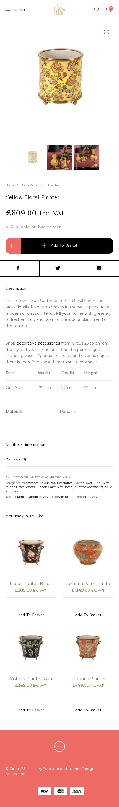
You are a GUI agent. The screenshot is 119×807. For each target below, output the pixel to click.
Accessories (30, 483)
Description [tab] (16, 288)
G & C (97, 483)
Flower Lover (83, 483)
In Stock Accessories (88, 487)
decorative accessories (38, 343)
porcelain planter (63, 497)
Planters (54, 185)
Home (10, 185)
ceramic (19, 497)
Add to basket (64, 246)
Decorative (64, 483)
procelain (83, 497)
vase (95, 497)
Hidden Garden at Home (54, 487)
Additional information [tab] (25, 444)
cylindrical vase (38, 497)
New (108, 487)
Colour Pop (48, 483)
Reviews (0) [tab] (16, 459)
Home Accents (31, 185)
